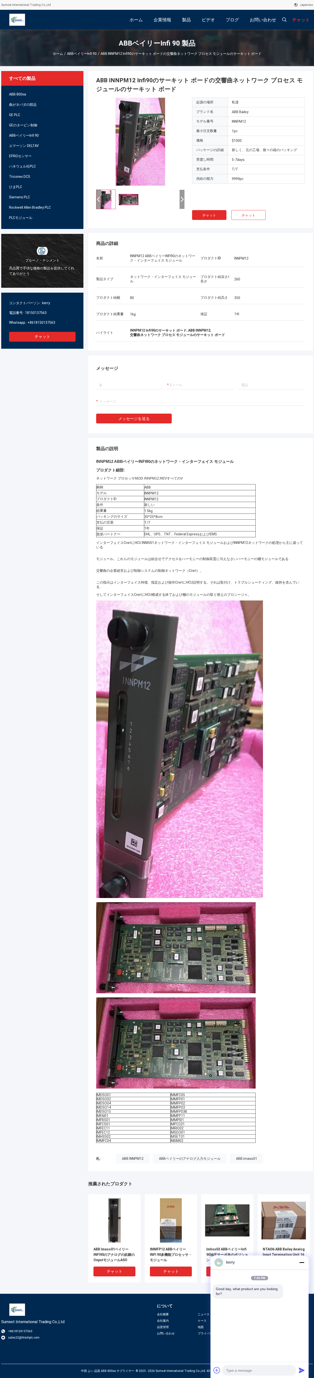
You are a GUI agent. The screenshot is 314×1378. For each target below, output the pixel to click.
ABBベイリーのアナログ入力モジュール (190, 1159)
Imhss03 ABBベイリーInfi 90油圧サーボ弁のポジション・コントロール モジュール (227, 1255)
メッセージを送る (134, 418)
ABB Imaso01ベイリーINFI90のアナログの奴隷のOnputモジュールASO (114, 1254)
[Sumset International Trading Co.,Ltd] (17, 20)
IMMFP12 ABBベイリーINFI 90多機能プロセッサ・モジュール (171, 1254)
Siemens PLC (19, 197)
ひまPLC (15, 187)
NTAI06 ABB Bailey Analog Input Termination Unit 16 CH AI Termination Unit (284, 1254)
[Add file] (216, 1370)
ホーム (58, 54)
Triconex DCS (19, 177)
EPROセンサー (20, 156)
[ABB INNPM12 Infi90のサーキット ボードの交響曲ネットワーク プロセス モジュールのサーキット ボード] (140, 142)
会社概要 (163, 1314)
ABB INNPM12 (133, 1159)
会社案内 (163, 1320)
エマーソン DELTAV (24, 146)
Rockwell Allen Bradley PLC (30, 207)
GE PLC (14, 115)
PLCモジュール (20, 218)
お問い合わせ (166, 1333)
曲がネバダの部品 (23, 105)
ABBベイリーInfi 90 (82, 54)
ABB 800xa (17, 94)
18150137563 (36, 313)
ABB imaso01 (246, 1159)
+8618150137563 (41, 322)
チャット (42, 336)
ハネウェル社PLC (22, 166)
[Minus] (302, 1262)
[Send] (302, 1370)
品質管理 (163, 1327)
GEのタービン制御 (23, 125)
